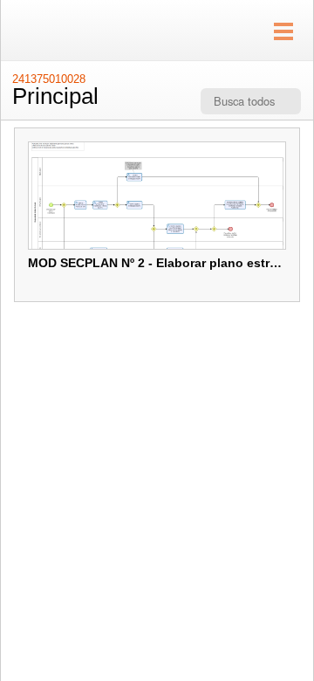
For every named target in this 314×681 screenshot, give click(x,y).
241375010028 (48, 79)
